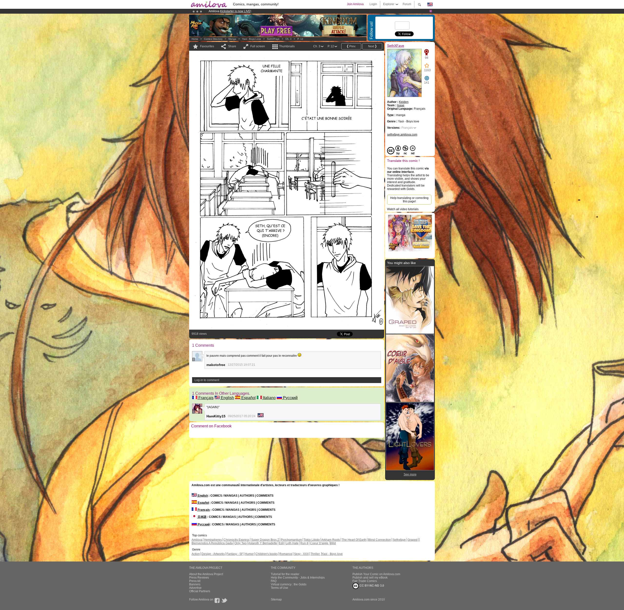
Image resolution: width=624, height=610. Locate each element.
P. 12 (300, 39)
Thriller (316, 554)
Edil (281, 543)
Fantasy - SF (234, 554)
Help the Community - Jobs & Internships (298, 577)
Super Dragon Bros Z (265, 539)
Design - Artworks (213, 554)
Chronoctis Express (236, 539)
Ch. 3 (288, 39)
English (227, 398)
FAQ (273, 581)
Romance (285, 554)
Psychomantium (291, 539)
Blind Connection (379, 539)
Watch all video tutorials (403, 209)
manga (232, 39)
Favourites (207, 46)
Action (196, 554)
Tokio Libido (312, 539)
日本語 (201, 517)
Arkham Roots (330, 539)
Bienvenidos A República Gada (212, 543)
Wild (333, 543)
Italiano (269, 398)
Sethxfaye (399, 539)
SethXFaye (273, 39)
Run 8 (304, 543)
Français (205, 398)
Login (373, 4)
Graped (413, 539)
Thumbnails (287, 46)
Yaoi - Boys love (251, 39)
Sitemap (276, 599)
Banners (194, 584)
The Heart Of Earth (354, 539)
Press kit (194, 581)
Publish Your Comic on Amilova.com (376, 574)
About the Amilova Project (206, 574)
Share (232, 46)
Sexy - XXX (301, 554)
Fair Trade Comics (364, 581)
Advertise (195, 588)
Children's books (266, 554)
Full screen (257, 46)
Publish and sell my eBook (370, 577)
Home (195, 39)
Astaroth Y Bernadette (262, 543)
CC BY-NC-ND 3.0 (371, 585)
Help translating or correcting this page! (409, 199)
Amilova (197, 539)
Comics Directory (213, 39)
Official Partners (199, 591)
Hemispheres (213, 539)
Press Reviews (199, 577)
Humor (249, 554)
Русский (290, 398)
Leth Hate (292, 543)
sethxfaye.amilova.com (402, 134)
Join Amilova (355, 4)
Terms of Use (279, 588)
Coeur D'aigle (319, 543)
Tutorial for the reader (285, 574)
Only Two (240, 543)
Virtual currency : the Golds (288, 584)
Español (248, 398)
